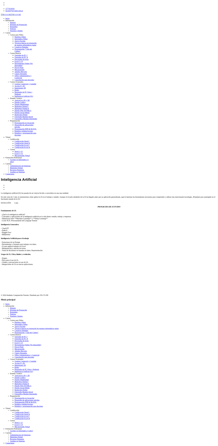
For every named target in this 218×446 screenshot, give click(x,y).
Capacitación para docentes (24, 80)
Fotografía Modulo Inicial (24, 117)
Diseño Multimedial (22, 104)
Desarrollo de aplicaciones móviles (27, 400)
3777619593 (10, 9)
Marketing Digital (16, 168)
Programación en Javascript (24, 123)
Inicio (7, 18)
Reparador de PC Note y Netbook (27, 369)
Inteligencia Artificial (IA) (24, 96)
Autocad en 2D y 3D (22, 100)
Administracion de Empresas (20, 166)
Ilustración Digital (21, 115)
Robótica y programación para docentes (29, 406)
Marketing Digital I (21, 106)
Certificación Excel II (22, 147)
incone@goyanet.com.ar (14, 11)
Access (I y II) (20, 86)
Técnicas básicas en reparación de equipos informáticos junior (26, 44)
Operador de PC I (21, 55)
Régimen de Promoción (18, 25)
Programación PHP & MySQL (26, 129)
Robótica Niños (20, 37)
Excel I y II (19, 61)
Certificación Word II (22, 143)
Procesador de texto (22, 59)
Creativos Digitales (21, 47)
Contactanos (9, 174)
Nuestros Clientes (16, 31)
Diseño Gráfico (20, 102)
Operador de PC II (21, 57)
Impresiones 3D (20, 88)
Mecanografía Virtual (22, 156)
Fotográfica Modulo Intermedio (26, 119)
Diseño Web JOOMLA (23, 111)
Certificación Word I (22, 141)
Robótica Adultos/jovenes (24, 131)
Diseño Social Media (22, 113)
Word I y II (18, 151)
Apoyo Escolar (20, 41)
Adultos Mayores (21, 72)
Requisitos (13, 27)
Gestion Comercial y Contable (25, 84)
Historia (13, 23)
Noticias (13, 29)
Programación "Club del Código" (26, 333)
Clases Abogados (21, 74)
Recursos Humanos (17, 170)
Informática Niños (21, 39)
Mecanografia (19, 70)
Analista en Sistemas (17, 172)
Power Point (19, 68)
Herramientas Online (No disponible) (28, 345)
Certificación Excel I (22, 145)
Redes (17, 90)
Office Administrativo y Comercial (27, 355)
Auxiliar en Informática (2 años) (21, 431)
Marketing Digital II (22, 108)
